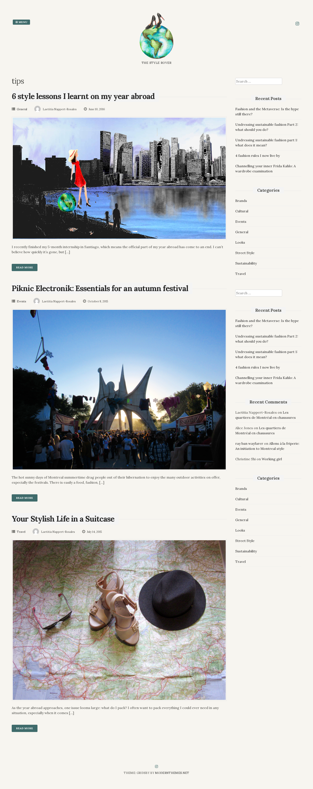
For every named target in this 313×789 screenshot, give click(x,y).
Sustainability (246, 263)
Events (21, 301)
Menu (22, 22)
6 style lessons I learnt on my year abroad (83, 96)
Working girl (272, 459)
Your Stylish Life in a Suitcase (63, 519)
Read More (24, 267)
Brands (241, 201)
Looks (240, 242)
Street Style (244, 253)
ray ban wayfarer (249, 443)
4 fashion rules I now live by (257, 155)
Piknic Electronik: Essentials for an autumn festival (100, 288)
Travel (21, 532)
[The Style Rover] (156, 58)
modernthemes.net (172, 773)
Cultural (241, 211)
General (22, 109)
